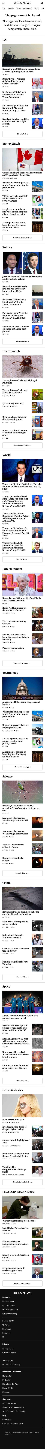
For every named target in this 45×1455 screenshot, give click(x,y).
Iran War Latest (8, 1306)
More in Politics (21, 342)
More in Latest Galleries (21, 1182)
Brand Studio (7, 1388)
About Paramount (9, 1403)
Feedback (6, 1419)
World (36, 8)
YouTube (6, 1325)
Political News (8, 1302)
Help (4, 1415)
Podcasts (6, 1380)
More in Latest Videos (22, 1283)
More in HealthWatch (21, 445)
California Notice (9, 1353)
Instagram (6, 1333)
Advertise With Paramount (13, 1407)
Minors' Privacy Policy (11, 1365)
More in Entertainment (22, 663)
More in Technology (22, 767)
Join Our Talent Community (13, 1411)
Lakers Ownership (9, 1314)
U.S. (3, 8)
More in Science (22, 873)
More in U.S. (21, 134)
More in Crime (22, 977)
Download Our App (10, 1384)
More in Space (22, 1081)
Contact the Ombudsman (12, 1424)
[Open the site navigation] (8, 3)
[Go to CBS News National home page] (22, 3)
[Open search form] (42, 3)
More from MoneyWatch (21, 238)
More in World (22, 559)
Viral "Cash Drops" (24, 8)
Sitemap (5, 1392)
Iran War (11, 8)
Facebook (6, 1329)
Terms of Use (7, 1361)
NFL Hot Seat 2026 (10, 1310)
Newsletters (7, 1376)
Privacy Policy (8, 1349)
